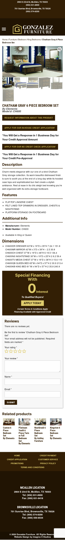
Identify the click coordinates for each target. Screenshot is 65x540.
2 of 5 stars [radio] (11, 351)
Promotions (17, 463)
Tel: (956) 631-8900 (32, 495)
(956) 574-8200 (32, 11)
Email (8, 389)
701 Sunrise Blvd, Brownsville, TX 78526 (33, 8)
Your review (11, 358)
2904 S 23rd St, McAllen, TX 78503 (32, 2)
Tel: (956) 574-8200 (32, 514)
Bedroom (22, 39)
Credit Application (17, 459)
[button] (59, 49)
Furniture (13, 39)
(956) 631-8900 (32, 5)
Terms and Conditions (32, 467)
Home (4, 39)
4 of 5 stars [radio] (20, 351)
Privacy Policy (48, 463)
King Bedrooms (34, 39)
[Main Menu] (4, 29)
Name (8, 376)
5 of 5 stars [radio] (24, 351)
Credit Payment (48, 455)
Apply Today (32, 303)
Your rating (11, 347)
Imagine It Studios (42, 536)
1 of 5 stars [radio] (6, 351)
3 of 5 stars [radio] (15, 351)
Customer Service (48, 459)
